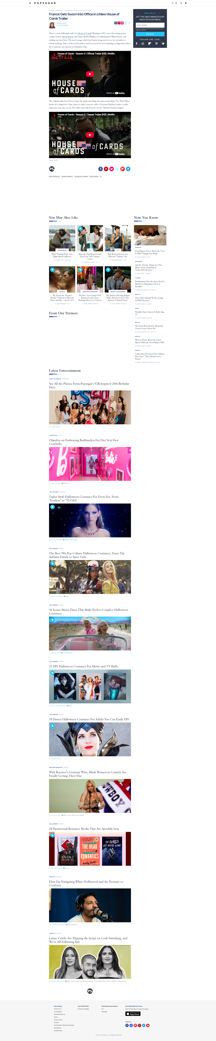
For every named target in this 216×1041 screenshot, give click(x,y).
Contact (56, 1022)
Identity (52, 877)
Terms (148, 28)
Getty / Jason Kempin (71, 540)
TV (101, 176)
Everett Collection (68, 653)
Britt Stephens (57, 596)
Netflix (56, 160)
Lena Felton (56, 426)
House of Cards (84, 33)
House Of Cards (81, 176)
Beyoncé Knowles (56, 767)
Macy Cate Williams (58, 706)
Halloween (53, 548)
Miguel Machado (57, 981)
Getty (67, 596)
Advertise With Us (59, 1014)
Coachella (53, 435)
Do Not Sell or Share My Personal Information (64, 1026)
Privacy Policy (155, 28)
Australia (104, 1011)
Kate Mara (94, 176)
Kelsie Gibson (56, 540)
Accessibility (58, 1011)
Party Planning (55, 379)
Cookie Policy (58, 1030)
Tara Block (55, 653)
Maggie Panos (63, 25)
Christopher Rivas (58, 924)
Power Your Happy (83, 1009)
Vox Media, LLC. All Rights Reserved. (111, 1035)
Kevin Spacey (68, 37)
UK (102, 1009)
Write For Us (58, 1009)
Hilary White (56, 758)
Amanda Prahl (56, 868)
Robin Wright (67, 176)
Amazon (67, 868)
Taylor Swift (54, 492)
